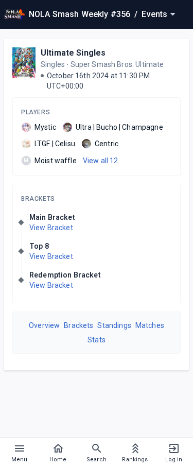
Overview (44, 325)
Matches (149, 325)
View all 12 (100, 161)
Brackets (38, 198)
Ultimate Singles (73, 53)
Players (35, 112)
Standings (114, 325)
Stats (96, 340)
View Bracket (51, 227)
